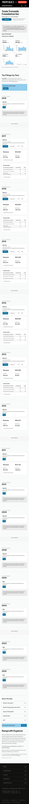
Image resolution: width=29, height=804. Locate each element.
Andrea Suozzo (6, 746)
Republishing (14, 800)
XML (22, 146)
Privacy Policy (22, 800)
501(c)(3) (11, 36)
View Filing (5, 146)
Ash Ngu (19, 746)
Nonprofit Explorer (7, 5)
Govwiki (18, 755)
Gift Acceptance (16, 802)
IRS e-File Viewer (15, 754)
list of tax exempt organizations (13, 27)
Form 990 (4, 78)
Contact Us (6, 88)
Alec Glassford (13, 746)
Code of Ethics (5, 800)
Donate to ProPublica (22, 2)
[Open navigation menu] (16, 2)
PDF (4, 107)
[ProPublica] (8, 2)
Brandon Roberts (6, 747)
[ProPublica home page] (11, 791)
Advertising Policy (6, 802)
